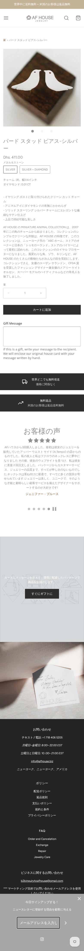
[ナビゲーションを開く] (6, 18)
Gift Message (12, 323)
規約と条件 (42, 809)
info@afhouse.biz (42, 761)
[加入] (66, 923)
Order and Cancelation (42, 839)
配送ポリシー (42, 791)
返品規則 (42, 797)
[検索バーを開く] (66, 18)
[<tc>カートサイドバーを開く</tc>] (78, 18)
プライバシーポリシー (42, 815)
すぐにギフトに (42, 594)
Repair (42, 851)
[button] (42, 87)
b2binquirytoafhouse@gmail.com (42, 880)
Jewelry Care (42, 857)
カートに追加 (42, 310)
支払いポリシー (42, 803)
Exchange (42, 845)
